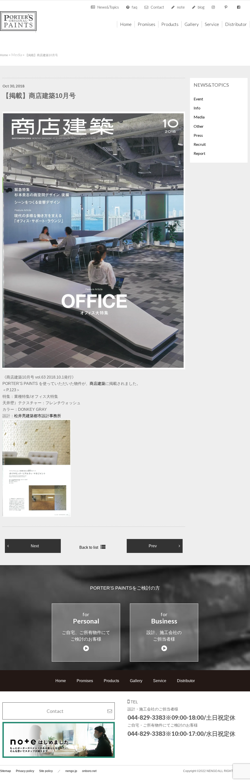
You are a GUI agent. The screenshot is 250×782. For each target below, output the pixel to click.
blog (201, 7)
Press (198, 135)
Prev (153, 546)
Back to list (88, 547)
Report (199, 153)
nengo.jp (71, 771)
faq (134, 7)
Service (212, 24)
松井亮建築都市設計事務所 (37, 416)
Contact (157, 7)
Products (169, 24)
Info (197, 108)
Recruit (200, 144)
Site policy (46, 771)
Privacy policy (25, 771)
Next (35, 546)
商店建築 (97, 383)
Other (199, 126)
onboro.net (89, 771)
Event (198, 98)
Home (126, 24)
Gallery (192, 24)
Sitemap (5, 771)
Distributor (236, 24)
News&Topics (108, 7)
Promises (146, 24)
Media (199, 117)
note (181, 7)
